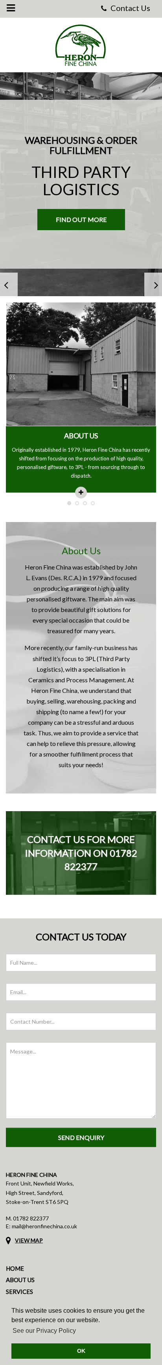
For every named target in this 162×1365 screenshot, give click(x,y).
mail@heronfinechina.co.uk (44, 1226)
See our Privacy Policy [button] (44, 1330)
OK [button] (81, 1351)
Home (15, 1268)
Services (19, 1291)
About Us (20, 1279)
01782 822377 (31, 1218)
